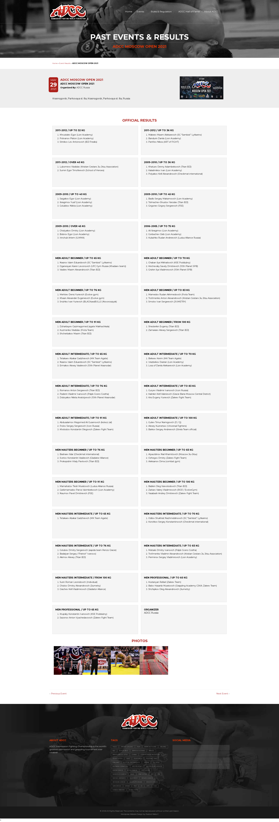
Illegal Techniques (131, 762)
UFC (148, 786)
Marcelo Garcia (119, 774)
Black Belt (123, 751)
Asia (138, 747)
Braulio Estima (138, 751)
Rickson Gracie (119, 782)
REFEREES (133, 778)
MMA (132, 774)
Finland (116, 762)
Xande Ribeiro (119, 790)
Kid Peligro (137, 766)
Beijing (163, 747)
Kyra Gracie (132, 770)
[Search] (227, 12)
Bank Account (150, 747)
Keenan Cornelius (120, 766)
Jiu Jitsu (156, 762)
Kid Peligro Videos (154, 766)
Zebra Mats (133, 790)
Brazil (151, 751)
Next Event (222, 693)
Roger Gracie (152, 782)
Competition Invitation (150, 754)
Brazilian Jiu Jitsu (120, 754)
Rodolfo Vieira (135, 782)
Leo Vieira (145, 770)
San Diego (117, 786)
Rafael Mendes (119, 778)
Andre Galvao (127, 747)
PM (159, 774)
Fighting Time (151, 758)
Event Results (64, 63)
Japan (146, 762)
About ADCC (211, 11)
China (134, 754)
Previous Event (59, 693)
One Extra (142, 774)
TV (141, 786)
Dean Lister (117, 758)
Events (140, 11)
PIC (152, 774)
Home (128, 11)
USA (155, 786)
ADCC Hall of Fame (189, 11)
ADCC (115, 747)
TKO (135, 786)
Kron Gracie (118, 770)
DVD (128, 758)
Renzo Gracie (147, 778)
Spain (127, 786)
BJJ (114, 751)
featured (138, 758)
